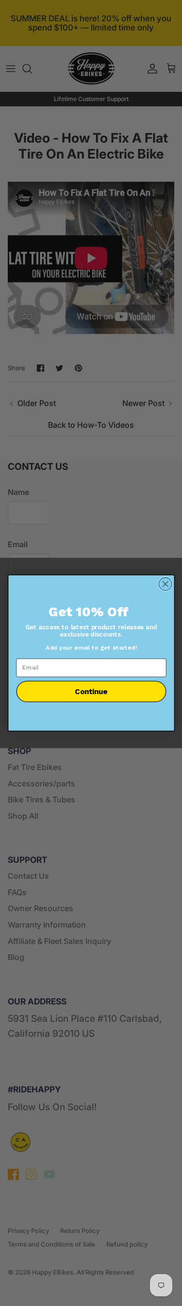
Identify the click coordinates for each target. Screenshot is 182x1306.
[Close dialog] (165, 584)
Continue (91, 691)
